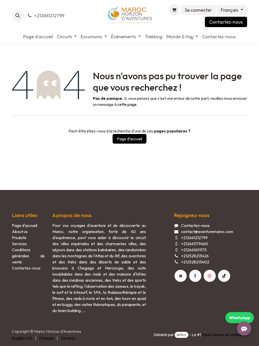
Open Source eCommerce (224, 334)
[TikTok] (224, 276)
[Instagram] (210, 276)
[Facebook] (195, 276)
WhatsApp (239, 317)
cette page (127, 104)
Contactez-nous (226, 22)
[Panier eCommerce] (174, 10)
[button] (18, 16)
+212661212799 (48, 15)
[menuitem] (38, 36)
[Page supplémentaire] (181, 276)
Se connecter (198, 10)
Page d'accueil (129, 138)
